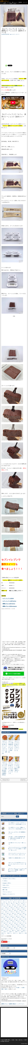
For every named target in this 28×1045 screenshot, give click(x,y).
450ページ (5, 914)
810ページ (23, 924)
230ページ (12, 907)
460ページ (11, 914)
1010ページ (5, 931)
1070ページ (15, 933)
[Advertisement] (14, 50)
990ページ (19, 930)
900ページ (21, 927)
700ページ (14, 921)
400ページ (3, 913)
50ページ (19, 902)
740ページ (11, 923)
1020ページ (11, 931)
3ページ (11, 900)
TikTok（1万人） (6, 885)
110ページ (23, 903)
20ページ (5, 902)
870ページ (5, 927)
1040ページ (23, 931)
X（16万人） (5, 880)
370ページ (12, 911)
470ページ (16, 914)
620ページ (21, 919)
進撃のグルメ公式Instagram (10, 606)
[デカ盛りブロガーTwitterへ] (10, 976)
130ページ (9, 904)
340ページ (21, 910)
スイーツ (17, 34)
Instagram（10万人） (7, 883)
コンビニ (13, 34)
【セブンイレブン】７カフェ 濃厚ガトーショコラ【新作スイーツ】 (14, 30)
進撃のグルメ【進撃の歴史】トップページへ (12, 1003)
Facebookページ (6, 887)
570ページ (19, 917)
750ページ (16, 923)
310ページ (5, 910)
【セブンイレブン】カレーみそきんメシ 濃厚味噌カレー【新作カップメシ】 (17, 767)
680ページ (3, 921)
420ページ (14, 913)
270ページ (9, 909)
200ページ (21, 906)
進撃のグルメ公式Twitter (9, 603)
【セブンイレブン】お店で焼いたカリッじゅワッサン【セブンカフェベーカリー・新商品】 (4, 747)
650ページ (12, 920)
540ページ (3, 917)
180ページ (11, 906)
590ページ (5, 919)
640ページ (7, 920)
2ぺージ (7, 900)
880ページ (11, 927)
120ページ (3, 904)
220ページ (7, 907)
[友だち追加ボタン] (13, 676)
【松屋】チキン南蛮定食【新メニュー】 (16, 858)
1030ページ (17, 931)
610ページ (16, 919)
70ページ (3, 903)
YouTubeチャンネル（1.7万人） (9, 878)
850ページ (19, 926)
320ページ (11, 910)
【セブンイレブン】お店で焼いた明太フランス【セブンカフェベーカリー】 (16, 746)
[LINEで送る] (6, 65)
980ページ (14, 930)
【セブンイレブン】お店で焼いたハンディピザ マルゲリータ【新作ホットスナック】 (10, 768)
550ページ (9, 917)
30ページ (10, 902)
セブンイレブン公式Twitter (9, 601)
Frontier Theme (24, 1043)
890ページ (16, 927)
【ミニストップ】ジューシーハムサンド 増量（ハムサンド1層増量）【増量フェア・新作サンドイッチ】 (17, 870)
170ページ (5, 906)
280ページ (14, 909)
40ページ (15, 902)
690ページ (9, 921)
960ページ (3, 930)
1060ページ (9, 933)
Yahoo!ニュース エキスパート (9, 894)
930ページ (12, 928)
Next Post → (24, 779)
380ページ (18, 911)
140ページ (14, 904)
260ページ (3, 909)
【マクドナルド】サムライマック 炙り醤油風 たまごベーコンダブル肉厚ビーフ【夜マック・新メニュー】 (17, 849)
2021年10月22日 (6, 34)
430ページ (19, 913)
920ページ (7, 928)
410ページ (9, 913)
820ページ (3, 926)
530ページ (23, 916)
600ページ (11, 919)
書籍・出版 (5, 889)
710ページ (19, 921)
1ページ (2, 900)
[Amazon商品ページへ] (13, 719)
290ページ (19, 909)
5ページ (20, 900)
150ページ (19, 904)
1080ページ (21, 933)
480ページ (21, 914)
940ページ (18, 928)
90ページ (13, 903)
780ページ (7, 924)
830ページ (9, 926)
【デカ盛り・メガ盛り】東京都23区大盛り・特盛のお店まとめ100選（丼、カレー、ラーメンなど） (16, 838)
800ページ (18, 924)
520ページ (18, 916)
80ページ (8, 903)
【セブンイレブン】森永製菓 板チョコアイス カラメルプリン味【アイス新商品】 (10, 747)
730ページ (5, 923)
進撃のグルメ (4, 1)
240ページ (18, 907)
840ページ (14, 926)
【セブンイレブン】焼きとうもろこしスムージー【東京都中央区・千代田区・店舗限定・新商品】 (4, 768)
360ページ (7, 911)
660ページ (18, 920)
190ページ (16, 906)
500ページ (7, 916)
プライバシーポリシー (7, 891)
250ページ (23, 907)
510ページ (12, 916)
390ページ (23, 911)
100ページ (18, 903)
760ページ (21, 923)
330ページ (16, 910)
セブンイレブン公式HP (8, 598)
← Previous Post (4, 779)
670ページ (23, 920)
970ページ (9, 930)
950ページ (23, 928)
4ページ (15, 900)
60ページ (24, 902)
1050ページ (3, 933)
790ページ (12, 924)
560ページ (14, 917)
